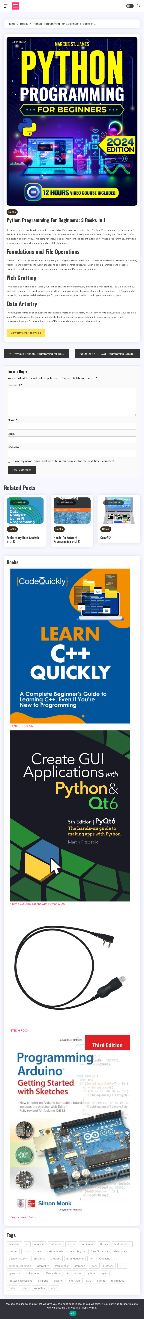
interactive (43, 1266)
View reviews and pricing (25, 333)
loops (94, 1266)
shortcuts (74, 1281)
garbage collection (20, 1266)
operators (14, 1273)
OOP (122, 1266)
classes (13, 1251)
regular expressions (20, 1281)
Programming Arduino (24, 1217)
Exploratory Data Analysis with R (23, 539)
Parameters (53, 1273)
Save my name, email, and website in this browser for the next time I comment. (64, 461)
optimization (33, 1273)
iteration (80, 1266)
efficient (56, 1258)
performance (73, 1273)
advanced (14, 1244)
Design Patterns (18, 1258)
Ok (73, 1313)
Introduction (62, 1266)
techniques (117, 1281)
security (58, 1281)
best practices (122, 1244)
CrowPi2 (105, 538)
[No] (139, 1309)
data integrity (77, 1251)
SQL (88, 1281)
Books (12, 212)
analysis (39, 1244)
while (54, 1288)
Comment (15, 385)
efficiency (39, 1258)
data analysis (55, 1251)
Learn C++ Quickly (21, 726)
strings (101, 1281)
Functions (104, 1258)
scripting (43, 1281)
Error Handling (75, 1258)
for (91, 1258)
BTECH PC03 (19, 1030)
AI (27, 1244)
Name (12, 420)
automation (87, 1244)
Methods (108, 1266)
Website (13, 447)
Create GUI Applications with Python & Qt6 (38, 904)
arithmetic (56, 1244)
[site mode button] (130, 6)
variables (39, 1288)
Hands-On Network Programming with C (67, 539)
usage (24, 1288)
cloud (26, 1251)
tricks (12, 1288)
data (38, 1251)
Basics (104, 1244)
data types (120, 1251)
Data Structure (99, 1251)
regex (104, 1273)
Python (91, 1273)
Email (12, 434)
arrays (71, 1244)
